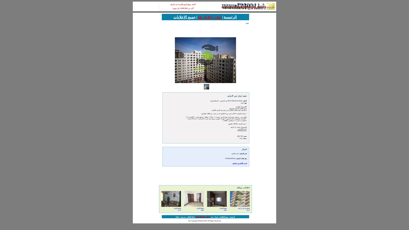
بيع (212, 217)
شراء (216, 217)
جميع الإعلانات (185, 17)
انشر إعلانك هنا (210, 17)
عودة (247, 23)
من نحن (183, 217)
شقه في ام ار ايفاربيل (244, 209)
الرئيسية (230, 17)
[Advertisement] (264, 46)
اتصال (177, 217)
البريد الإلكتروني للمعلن (239, 163)
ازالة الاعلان (190, 217)
